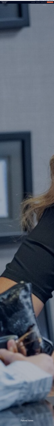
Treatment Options (43, 2)
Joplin (37, 0)
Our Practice (38, 2)
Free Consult (50, 2)
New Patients (33, 2)
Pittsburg (46, 0)
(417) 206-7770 (41, 0)
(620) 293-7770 (51, 0)
